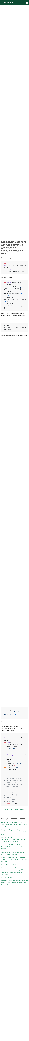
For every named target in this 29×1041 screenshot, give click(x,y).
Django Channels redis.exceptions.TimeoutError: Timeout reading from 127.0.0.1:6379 (13, 839)
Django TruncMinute (7, 877)
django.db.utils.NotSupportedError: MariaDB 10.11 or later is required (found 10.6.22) (13, 847)
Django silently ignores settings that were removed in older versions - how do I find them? (14, 832)
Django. (8, 2)
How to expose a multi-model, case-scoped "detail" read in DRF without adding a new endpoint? (14, 859)
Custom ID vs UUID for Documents (11, 865)
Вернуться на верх (15, 810)
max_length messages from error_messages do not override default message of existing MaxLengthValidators (14, 883)
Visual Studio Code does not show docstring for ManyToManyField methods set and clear (14, 824)
